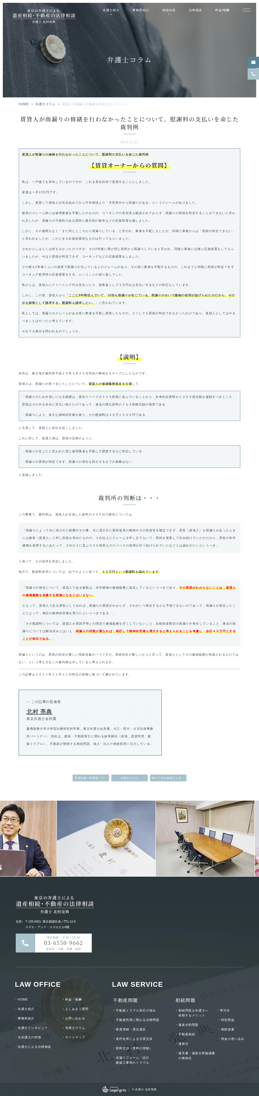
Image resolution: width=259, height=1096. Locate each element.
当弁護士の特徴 (29, 1037)
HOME (24, 104)
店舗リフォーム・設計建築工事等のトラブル (132, 1060)
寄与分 (225, 1010)
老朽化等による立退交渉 (134, 1038)
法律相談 (195, 10)
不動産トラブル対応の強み (136, 1010)
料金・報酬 (73, 999)
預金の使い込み (232, 1038)
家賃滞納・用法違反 (131, 1029)
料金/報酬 (222, 10)
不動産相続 (186, 1034)
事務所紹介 (141, 10)
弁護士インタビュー (33, 1027)
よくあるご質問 (77, 1009)
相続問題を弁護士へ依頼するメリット (193, 1013)
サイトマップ (75, 1037)
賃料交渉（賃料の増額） (134, 1048)
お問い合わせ (75, 1018)
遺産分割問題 (188, 1024)
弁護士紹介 (111, 10)
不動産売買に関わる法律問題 (137, 1019)
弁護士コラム (45, 104)
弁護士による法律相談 (34, 1046)
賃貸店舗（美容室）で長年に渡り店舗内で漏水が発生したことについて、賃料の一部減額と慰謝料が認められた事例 (92, 777)
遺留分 (183, 1043)
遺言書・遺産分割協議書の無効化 (196, 1056)
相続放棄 (227, 1029)
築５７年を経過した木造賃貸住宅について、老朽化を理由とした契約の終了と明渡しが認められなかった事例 (169, 777)
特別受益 (227, 1019)
